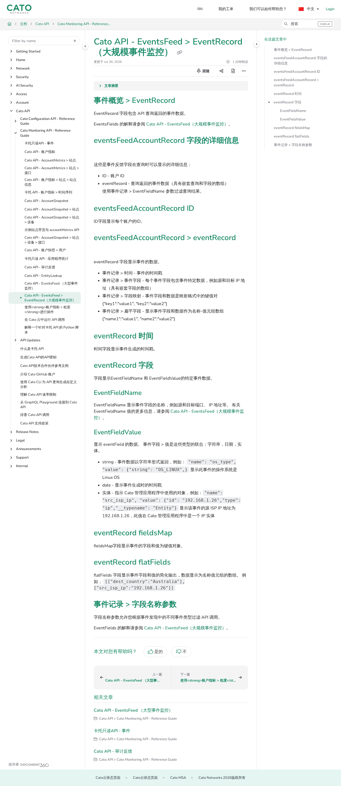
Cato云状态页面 (108, 777)
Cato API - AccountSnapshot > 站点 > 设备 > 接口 (52, 240)
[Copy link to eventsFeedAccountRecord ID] (202, 209)
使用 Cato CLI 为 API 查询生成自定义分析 (48, 384)
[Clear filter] (75, 41)
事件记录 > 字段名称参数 (293, 145)
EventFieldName (293, 110)
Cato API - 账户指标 (40, 151)
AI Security (24, 85)
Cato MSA (178, 777)
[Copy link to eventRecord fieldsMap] (181, 533)
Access (21, 94)
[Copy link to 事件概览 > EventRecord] (184, 101)
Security (22, 77)
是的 (158, 652)
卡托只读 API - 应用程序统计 (46, 259)
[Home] (19, 9)
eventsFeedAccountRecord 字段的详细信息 (300, 61)
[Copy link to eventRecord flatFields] (179, 562)
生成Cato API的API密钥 (38, 357)
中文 (310, 8)
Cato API (42, 24)
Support (22, 457)
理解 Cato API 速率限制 (38, 394)
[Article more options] (243, 71)
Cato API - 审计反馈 (40, 267)
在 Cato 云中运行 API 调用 (45, 320)
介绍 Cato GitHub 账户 (37, 374)
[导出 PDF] (233, 71)
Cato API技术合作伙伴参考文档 (44, 365)
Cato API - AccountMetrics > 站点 (50, 160)
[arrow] (269, 102)
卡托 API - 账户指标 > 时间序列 (48, 192)
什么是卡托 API (32, 348)
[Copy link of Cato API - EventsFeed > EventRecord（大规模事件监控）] (179, 52)
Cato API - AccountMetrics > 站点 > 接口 (52, 170)
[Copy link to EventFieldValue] (149, 432)
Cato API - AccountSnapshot (46, 201)
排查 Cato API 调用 (34, 415)
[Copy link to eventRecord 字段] (162, 366)
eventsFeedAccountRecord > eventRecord (296, 83)
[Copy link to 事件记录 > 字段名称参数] (185, 605)
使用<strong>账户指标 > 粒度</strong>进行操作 (47, 309)
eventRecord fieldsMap (292, 127)
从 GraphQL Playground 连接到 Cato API (48, 405)
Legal (20, 440)
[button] (308, 24)
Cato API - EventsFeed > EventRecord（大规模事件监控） (50, 298)
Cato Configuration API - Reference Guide (47, 121)
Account (22, 102)
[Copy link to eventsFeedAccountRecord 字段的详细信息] (102, 152)
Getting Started (28, 51)
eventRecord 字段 (287, 102)
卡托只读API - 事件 (39, 143)
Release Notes (27, 432)
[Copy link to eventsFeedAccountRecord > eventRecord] (102, 249)
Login (330, 9)
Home (20, 60)
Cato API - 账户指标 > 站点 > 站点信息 (50, 182)
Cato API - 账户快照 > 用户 (45, 250)
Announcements (28, 449)
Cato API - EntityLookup (43, 276)
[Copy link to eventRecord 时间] (162, 336)
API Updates (30, 340)
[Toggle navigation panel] (85, 46)
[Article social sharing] (221, 71)
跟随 (205, 71)
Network (23, 68)
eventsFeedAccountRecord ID (297, 71)
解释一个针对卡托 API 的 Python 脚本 (52, 330)
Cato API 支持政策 (34, 423)
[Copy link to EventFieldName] (150, 393)
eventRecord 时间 (288, 93)
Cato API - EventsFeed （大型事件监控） (51, 286)
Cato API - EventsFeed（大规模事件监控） (187, 124)
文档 (23, 24)
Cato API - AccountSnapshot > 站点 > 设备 (52, 220)
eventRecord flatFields (291, 136)
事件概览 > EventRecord (293, 49)
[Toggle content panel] (256, 44)
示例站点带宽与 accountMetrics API (52, 230)
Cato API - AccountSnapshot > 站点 (52, 209)
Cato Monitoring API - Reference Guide (84, 24)
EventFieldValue (293, 119)
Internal (22, 466)
